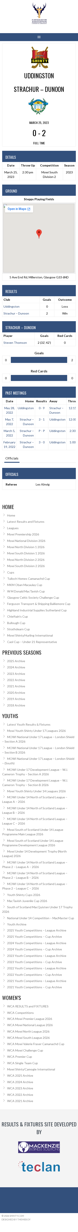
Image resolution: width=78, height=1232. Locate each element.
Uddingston (11, 306)
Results (41, 401)
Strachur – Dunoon (16, 313)
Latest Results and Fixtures (25, 521)
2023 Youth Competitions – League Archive (36, 956)
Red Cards (64, 336)
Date (9, 401)
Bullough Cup (16, 623)
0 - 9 (42, 408)
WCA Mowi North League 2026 (28, 1031)
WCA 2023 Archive (20, 1088)
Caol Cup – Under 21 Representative (32, 642)
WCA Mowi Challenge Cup (25, 1050)
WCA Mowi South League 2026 (28, 1037)
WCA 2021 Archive (20, 1101)
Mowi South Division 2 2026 (26, 566)
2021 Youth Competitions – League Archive (36, 981)
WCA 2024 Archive (20, 1082)
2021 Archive (16, 686)
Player (8, 336)
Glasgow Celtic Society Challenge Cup (33, 597)
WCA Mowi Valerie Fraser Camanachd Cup (35, 1044)
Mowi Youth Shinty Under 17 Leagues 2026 (36, 730)
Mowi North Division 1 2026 (25, 547)
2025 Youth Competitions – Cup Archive (34, 936)
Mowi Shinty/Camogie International (31, 1069)
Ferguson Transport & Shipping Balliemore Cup (38, 604)
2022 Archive (16, 680)
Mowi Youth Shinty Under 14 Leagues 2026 (36, 791)
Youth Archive (16, 924)
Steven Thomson (15, 342)
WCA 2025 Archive (20, 1075)
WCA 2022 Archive (20, 1094)
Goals (44, 336)
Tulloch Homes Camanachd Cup (28, 578)
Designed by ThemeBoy (16, 1219)
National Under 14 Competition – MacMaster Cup (40, 918)
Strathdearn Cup (18, 629)
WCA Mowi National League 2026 (30, 1025)
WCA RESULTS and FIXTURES (28, 1006)
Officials (11, 458)
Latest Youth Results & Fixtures (28, 724)
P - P (42, 431)
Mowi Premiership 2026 (23, 534)
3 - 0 (42, 442)
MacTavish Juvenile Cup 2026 (27, 901)
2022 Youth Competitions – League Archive (36, 968)
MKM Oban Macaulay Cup (24, 585)
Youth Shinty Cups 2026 (23, 895)
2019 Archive (16, 699)
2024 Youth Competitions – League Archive (36, 943)
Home (29, 401)
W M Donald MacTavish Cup (26, 591)
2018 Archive (16, 705)
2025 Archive (16, 661)
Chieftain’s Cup (17, 616)
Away (53, 401)
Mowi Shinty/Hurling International (30, 635)
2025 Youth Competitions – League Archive (36, 930)
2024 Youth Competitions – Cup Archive (34, 949)
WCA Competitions (20, 1013)
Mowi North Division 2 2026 (25, 559)
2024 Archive (16, 667)
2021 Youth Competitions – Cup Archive (34, 987)
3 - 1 (42, 419)
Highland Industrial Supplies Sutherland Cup (37, 610)
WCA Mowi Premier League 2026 (29, 1019)
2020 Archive (16, 692)
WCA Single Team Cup (22, 1063)
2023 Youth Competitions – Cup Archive (34, 962)
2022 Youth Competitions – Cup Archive (34, 974)
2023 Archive (16, 673)
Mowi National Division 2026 (26, 541)
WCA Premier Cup (19, 1056)
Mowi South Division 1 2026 (26, 553)
